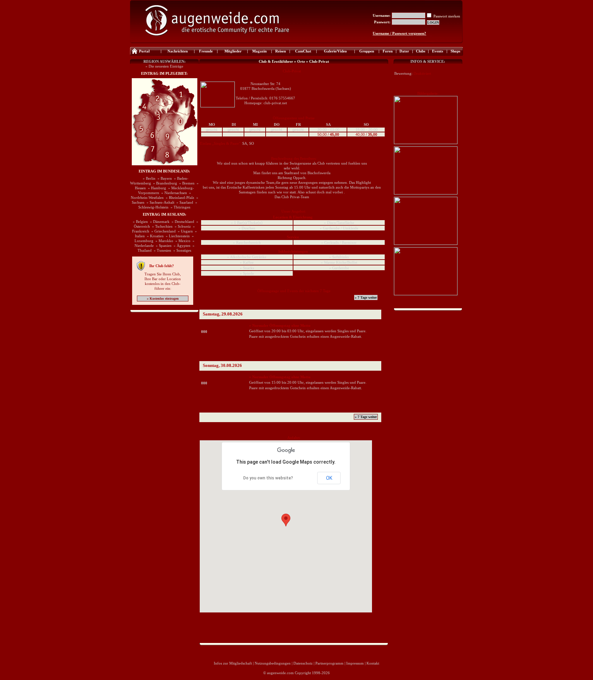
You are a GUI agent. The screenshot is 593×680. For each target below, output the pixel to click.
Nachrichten (177, 51)
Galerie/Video (335, 51)
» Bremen (186, 183)
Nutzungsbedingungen (273, 663)
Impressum (355, 663)
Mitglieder (232, 51)
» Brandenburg (164, 183)
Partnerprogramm (329, 663)
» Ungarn (184, 231)
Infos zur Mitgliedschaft (233, 663)
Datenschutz (303, 663)
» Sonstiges (181, 250)
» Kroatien (154, 236)
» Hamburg (156, 188)
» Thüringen (179, 207)
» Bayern (163, 178)
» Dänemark (159, 221)
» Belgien (139, 221)
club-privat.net (275, 103)
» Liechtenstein (177, 236)
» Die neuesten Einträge (164, 66)
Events (437, 51)
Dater (404, 51)
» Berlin (148, 178)
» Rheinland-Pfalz (179, 197)
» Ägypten (181, 245)
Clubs (420, 51)
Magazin (259, 51)
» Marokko (163, 241)
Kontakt (373, 663)
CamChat (303, 51)
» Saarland (183, 202)
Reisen (280, 51)
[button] (285, 520)
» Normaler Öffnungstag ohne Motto (280, 325)
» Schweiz (182, 226)
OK (329, 478)
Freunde (206, 51)
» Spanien (163, 245)
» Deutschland (182, 221)
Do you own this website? (268, 478)
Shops (455, 51)
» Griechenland (162, 231)
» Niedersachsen (173, 193)
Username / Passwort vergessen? (399, 33)
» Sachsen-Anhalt (159, 202)
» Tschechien (161, 226)
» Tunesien (161, 250)
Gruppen (366, 51)
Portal (144, 51)
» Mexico (181, 241)
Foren (388, 51)
